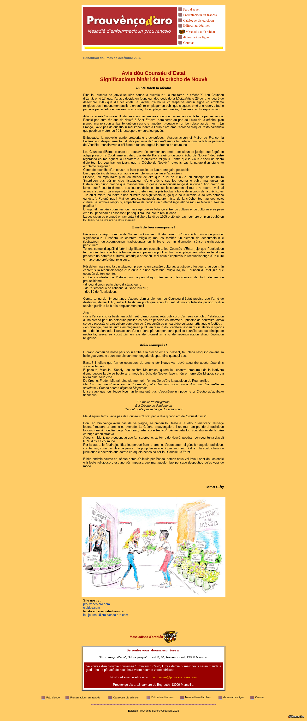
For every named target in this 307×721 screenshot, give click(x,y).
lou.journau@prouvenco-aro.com (105, 615)
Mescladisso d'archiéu (200, 31)
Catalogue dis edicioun (198, 20)
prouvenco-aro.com (96, 604)
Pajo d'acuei (191, 9)
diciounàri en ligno (196, 37)
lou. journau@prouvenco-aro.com (174, 677)
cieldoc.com (91, 607)
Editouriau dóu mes (196, 25)
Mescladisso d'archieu (198, 697)
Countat (188, 42)
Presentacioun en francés (200, 14)
